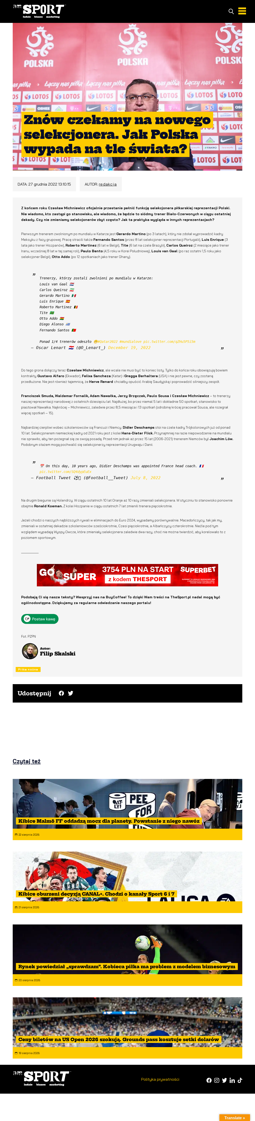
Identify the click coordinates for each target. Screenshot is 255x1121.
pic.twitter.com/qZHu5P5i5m (169, 342)
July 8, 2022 (146, 477)
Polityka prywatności (160, 1079)
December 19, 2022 (129, 347)
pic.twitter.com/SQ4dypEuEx (65, 472)
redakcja (108, 184)
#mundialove (130, 342)
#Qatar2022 (108, 342)
